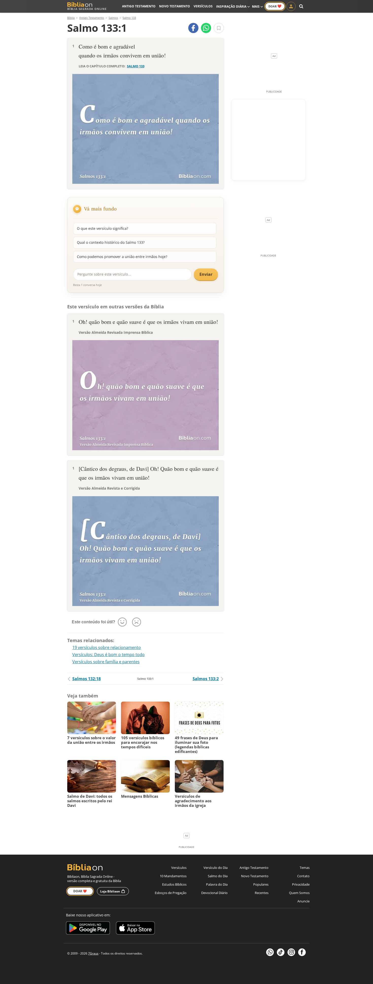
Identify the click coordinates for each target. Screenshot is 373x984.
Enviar (205, 274)
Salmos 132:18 (86, 679)
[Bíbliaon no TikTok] (280, 952)
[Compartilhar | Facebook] (193, 28)
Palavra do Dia (217, 884)
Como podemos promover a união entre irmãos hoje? (122, 256)
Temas (305, 867)
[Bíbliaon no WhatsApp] (270, 952)
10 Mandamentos (173, 876)
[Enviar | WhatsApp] (206, 28)
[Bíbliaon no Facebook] (302, 952)
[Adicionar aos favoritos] (219, 28)
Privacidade (301, 884)
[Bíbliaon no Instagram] (291, 952)
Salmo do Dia (218, 876)
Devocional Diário (214, 892)
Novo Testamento (174, 6)
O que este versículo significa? (102, 228)
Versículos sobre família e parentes (106, 661)
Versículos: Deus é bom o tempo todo (108, 654)
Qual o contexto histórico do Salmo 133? (111, 242)
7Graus (93, 953)
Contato (303, 876)
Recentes (261, 892)
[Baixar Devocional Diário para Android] (88, 928)
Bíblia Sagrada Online (87, 9)
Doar (274, 6)
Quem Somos (299, 892)
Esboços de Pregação (171, 892)
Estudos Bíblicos (174, 884)
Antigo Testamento (139, 6)
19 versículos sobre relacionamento (106, 647)
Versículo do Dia (216, 867)
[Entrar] (291, 6)
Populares (260, 884)
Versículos (203, 6)
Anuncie (303, 901)
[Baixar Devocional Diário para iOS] (135, 928)
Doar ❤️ (80, 891)
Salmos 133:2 (206, 679)
